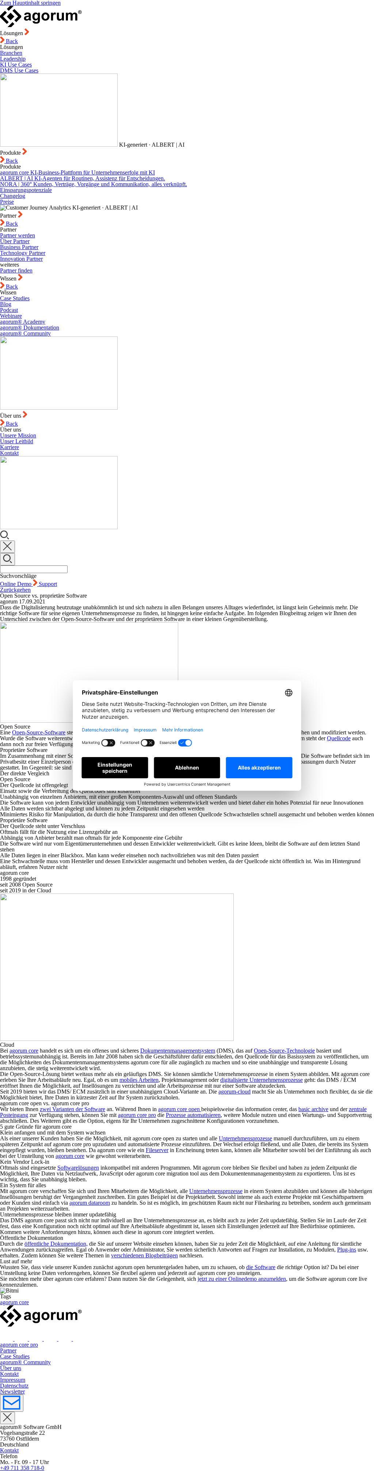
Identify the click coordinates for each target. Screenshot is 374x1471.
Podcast (9, 310)
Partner (8, 1350)
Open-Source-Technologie (284, 1050)
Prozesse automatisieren (193, 1115)
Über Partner (15, 241)
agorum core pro (19, 1345)
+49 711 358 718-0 (22, 1468)
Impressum (12, 1380)
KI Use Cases (16, 64)
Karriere (9, 447)
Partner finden (16, 270)
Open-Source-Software (38, 732)
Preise (7, 202)
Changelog (12, 196)
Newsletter (12, 1391)
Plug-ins (346, 1249)
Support (48, 584)
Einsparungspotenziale (26, 190)
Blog (5, 304)
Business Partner (19, 247)
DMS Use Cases (19, 70)
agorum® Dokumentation (29, 327)
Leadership (13, 59)
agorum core (23, 1050)
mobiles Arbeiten (139, 1080)
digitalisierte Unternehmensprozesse (261, 1080)
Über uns (10, 1368)
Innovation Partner (21, 259)
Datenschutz (14, 1385)
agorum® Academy (22, 322)
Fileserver (157, 1150)
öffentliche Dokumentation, (56, 1244)
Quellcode (339, 738)
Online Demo (16, 584)
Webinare (11, 316)
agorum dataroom (89, 1203)
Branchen (11, 53)
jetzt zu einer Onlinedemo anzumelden (242, 1279)
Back (11, 41)
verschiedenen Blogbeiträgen (144, 1255)
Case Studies (15, 298)
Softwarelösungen (78, 1168)
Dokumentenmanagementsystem (177, 1050)
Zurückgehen (15, 590)
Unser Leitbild (16, 441)
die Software (260, 1267)
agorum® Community (25, 333)
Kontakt (9, 453)
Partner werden (17, 235)
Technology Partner (22, 253)
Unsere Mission (18, 435)
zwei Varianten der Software (72, 1109)
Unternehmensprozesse (245, 1138)
